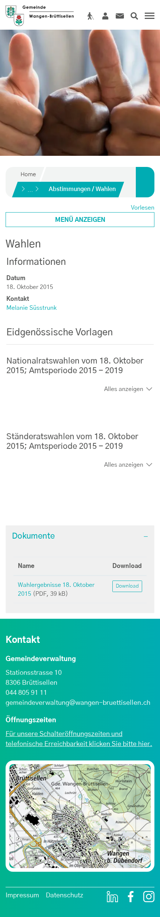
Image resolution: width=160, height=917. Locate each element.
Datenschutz (64, 895)
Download (127, 566)
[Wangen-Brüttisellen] (40, 13)
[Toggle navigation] (148, 18)
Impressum (22, 895)
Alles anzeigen (123, 389)
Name (26, 566)
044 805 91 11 (26, 693)
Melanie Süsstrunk (31, 308)
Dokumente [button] (33, 536)
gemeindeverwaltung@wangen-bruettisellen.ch (78, 703)
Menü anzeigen (80, 220)
